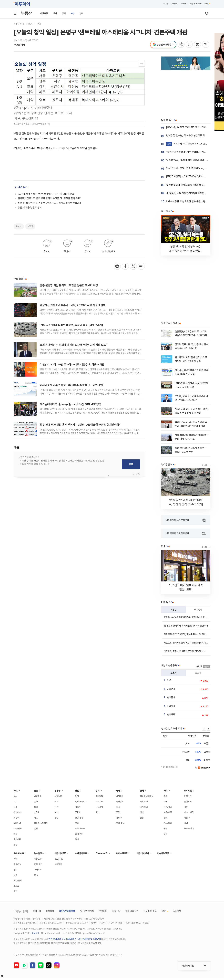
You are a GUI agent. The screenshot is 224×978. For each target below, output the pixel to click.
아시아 (119, 818)
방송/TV (17, 864)
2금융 (36, 812)
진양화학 (171, 714)
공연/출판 (18, 880)
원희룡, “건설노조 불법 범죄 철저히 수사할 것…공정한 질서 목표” (49, 198)
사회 (166, 790)
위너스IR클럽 (122, 853)
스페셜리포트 (81, 853)
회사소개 (37, 911)
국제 (118, 790)
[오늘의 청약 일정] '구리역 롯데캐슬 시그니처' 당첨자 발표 (46, 193)
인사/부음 (168, 823)
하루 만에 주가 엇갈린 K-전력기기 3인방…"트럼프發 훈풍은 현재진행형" (80, 424)
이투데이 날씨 (143, 853)
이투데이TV (60, 853)
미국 (118, 807)
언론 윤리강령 (54, 939)
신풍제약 (171, 706)
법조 (165, 796)
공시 (15, 796)
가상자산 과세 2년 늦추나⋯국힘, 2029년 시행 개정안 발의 (73, 305)
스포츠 (16, 886)
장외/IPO (17, 812)
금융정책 (37, 796)
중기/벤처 (79, 834)
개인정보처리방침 (67, 911)
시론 (186, 807)
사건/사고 (168, 807)
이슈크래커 (38, 859)
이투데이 (17, 24)
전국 (165, 818)
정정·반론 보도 (131, 911)
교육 (165, 801)
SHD (169, 680)
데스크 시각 (189, 812)
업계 (55, 13)
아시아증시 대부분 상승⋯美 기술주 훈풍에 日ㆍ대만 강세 (71, 385)
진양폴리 (171, 697)
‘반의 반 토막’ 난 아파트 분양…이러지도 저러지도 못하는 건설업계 (49, 202)
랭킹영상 (58, 864)
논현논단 (187, 796)
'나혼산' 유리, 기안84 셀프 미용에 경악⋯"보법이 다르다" (193, 160)
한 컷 (36, 875)
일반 (81, 13)
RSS (206, 3)
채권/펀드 (18, 828)
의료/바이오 (80, 828)
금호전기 (171, 689)
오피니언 (188, 790)
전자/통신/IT (80, 801)
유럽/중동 (120, 823)
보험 (36, 807)
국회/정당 (144, 801)
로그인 (165, 3)
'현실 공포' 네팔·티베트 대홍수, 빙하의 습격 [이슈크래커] (71, 325)
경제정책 (99, 796)
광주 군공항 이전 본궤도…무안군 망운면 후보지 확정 (69, 285)
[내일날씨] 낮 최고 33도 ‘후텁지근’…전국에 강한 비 (191, 127)
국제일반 (119, 801)
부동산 (26, 13)
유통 (77, 823)
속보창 (183, 3)
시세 (15, 807)
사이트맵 (177, 911)
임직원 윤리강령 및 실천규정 (88, 939)
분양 (72, 13)
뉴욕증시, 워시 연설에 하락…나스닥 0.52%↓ (192, 143)
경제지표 (99, 801)
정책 (64, 13)
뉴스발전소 (39, 853)
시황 (15, 801)
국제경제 (119, 796)
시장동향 (44, 13)
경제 (98, 790)
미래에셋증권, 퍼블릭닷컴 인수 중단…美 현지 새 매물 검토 (194, 201)
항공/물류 (79, 818)
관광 (15, 859)
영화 (15, 869)
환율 (15, 834)
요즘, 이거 (38, 864)
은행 (36, 801)
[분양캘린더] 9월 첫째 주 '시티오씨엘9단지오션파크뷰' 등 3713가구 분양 (191, 335)
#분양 (18, 226)
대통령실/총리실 (146, 796)
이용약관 (50, 911)
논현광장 (187, 801)
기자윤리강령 (68, 939)
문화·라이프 (19, 853)
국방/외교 (144, 807)
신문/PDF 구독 (195, 3)
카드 (36, 818)
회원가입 (175, 3)
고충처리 (103, 911)
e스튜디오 (59, 859)
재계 (77, 796)
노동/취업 (168, 812)
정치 (142, 790)
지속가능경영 (163, 853)
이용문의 (116, 911)
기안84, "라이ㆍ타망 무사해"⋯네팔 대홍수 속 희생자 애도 (72, 364)
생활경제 (99, 807)
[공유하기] (181, 44)
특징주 (173, 609)
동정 (165, 828)
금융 (36, 790)
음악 (15, 875)
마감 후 (187, 818)
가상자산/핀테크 (41, 823)
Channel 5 (101, 853)
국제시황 (17, 839)
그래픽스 (37, 869)
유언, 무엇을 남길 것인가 (30, 207)
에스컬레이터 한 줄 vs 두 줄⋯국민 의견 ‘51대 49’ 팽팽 (70, 404)
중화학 (78, 812)
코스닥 (198, 673)
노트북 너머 (189, 828)
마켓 (16, 790)
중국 (118, 812)
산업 (77, 790)
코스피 (173, 673)
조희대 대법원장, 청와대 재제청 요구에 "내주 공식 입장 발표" (73, 344)
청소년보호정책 (87, 911)
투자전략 (198, 609)
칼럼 (186, 823)
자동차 (78, 807)
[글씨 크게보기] (206, 44)
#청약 (30, 226)
